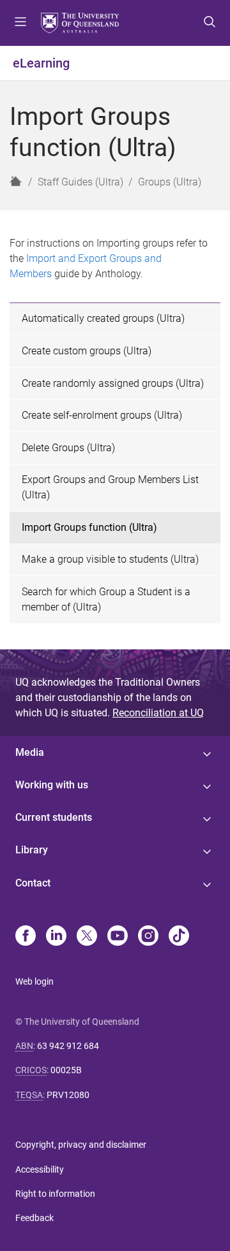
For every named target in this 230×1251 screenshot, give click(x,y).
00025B (66, 1070)
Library (31, 850)
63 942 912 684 (68, 1046)
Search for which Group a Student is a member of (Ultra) (106, 599)
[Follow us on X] (87, 937)
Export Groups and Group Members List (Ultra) (110, 487)
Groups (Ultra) (169, 182)
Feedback (34, 1218)
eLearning (41, 63)
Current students (53, 817)
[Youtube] (117, 937)
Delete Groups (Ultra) (68, 448)
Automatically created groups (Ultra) (103, 318)
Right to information (55, 1194)
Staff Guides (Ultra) (80, 182)
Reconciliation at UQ (158, 713)
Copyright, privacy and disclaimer (80, 1144)
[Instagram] (148, 937)
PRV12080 (68, 1095)
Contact (32, 883)
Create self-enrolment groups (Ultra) (102, 415)
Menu (20, 23)
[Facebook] (25, 937)
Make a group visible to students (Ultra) (110, 559)
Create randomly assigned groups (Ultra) (113, 383)
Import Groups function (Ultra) (89, 527)
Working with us (51, 785)
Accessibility (39, 1169)
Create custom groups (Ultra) (86, 351)
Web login (34, 981)
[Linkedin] (56, 937)
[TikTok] (179, 937)
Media (29, 752)
